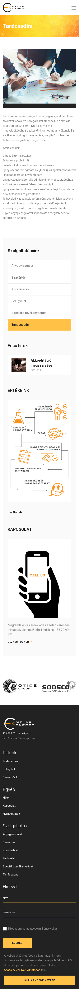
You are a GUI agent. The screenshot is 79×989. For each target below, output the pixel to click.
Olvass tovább (18, 641)
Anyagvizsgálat (22, 265)
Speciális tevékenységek (29, 313)
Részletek (15, 511)
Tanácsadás (20, 325)
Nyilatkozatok (11, 813)
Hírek (6, 797)
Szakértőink (10, 777)
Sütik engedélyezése (39, 980)
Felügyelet (19, 301)
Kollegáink (9, 769)
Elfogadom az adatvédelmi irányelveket (32, 928)
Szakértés (19, 277)
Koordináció (20, 289)
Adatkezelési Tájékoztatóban (22, 970)
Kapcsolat (9, 805)
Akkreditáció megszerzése (41, 362)
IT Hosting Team (26, 738)
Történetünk (10, 761)
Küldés (17, 942)
